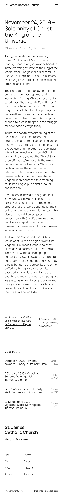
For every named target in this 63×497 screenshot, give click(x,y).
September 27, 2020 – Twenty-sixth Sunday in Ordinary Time (24, 390)
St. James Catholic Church (22, 5)
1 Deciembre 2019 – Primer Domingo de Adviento (48, 322)
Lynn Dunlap (20, 48)
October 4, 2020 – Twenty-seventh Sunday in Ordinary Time (26, 362)
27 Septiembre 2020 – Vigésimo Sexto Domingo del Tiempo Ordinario (23, 405)
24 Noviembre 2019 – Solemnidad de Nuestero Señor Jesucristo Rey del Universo (18, 322)
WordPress (53, 490)
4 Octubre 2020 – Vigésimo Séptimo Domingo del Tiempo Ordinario (22, 376)
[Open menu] (56, 5)
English (32, 48)
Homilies (40, 48)
